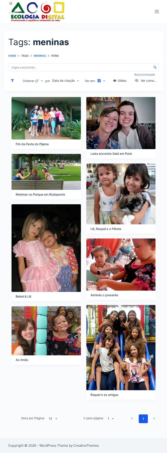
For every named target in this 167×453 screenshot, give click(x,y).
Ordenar (28, 81)
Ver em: (90, 81)
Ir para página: (94, 418)
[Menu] (157, 12)
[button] (131, 418)
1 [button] (143, 419)
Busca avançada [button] (144, 74)
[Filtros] (13, 81)
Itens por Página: (33, 418)
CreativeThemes (86, 445)
